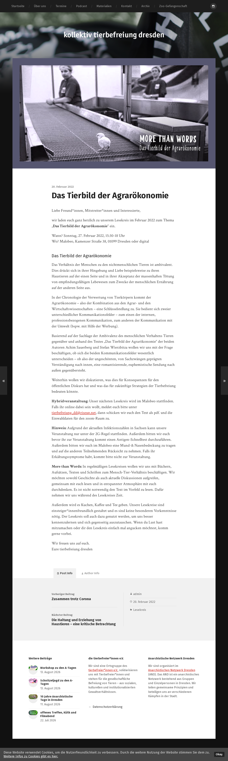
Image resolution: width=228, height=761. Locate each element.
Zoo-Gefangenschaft (173, 6)
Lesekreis (139, 610)
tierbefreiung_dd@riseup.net (74, 412)
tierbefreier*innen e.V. (103, 670)
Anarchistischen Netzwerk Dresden (171, 670)
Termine (61, 6)
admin (137, 594)
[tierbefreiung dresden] (114, 35)
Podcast (81, 6)
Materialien (104, 6)
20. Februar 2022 (144, 602)
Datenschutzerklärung (107, 707)
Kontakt (126, 6)
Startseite (17, 6)
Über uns (40, 6)
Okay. (219, 754)
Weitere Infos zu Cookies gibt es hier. (31, 756)
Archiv (145, 6)
